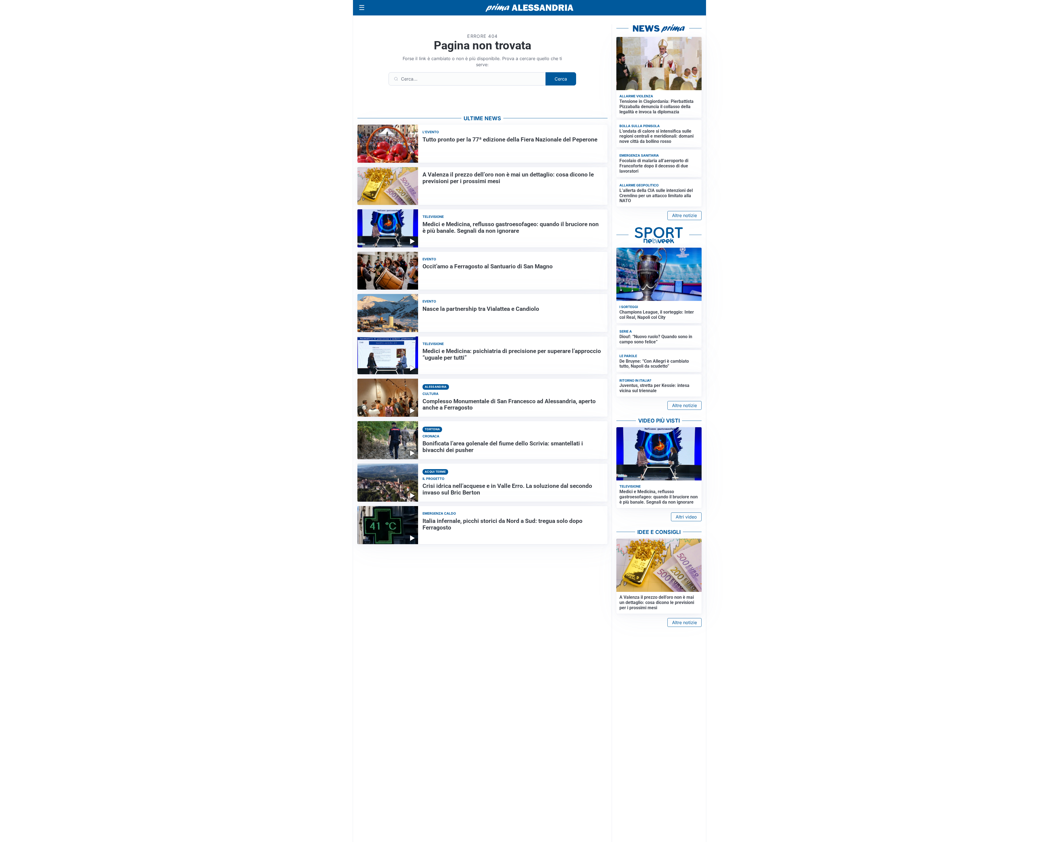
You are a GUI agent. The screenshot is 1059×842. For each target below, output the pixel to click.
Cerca (561, 79)
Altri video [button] (686, 517)
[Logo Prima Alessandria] (530, 8)
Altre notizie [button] (684, 215)
